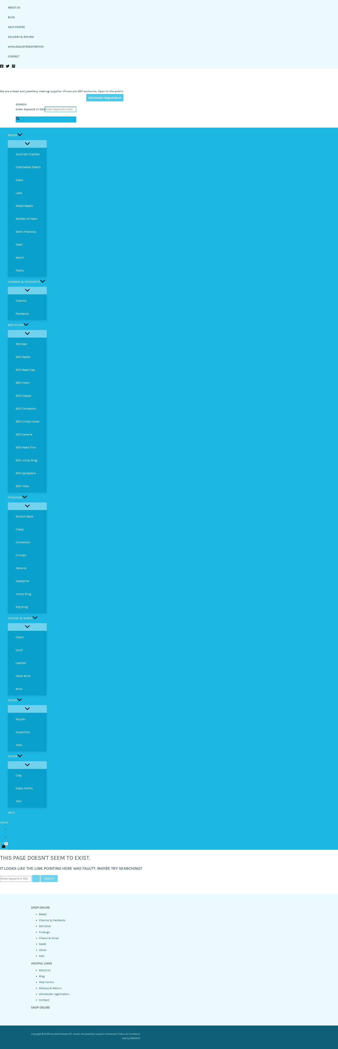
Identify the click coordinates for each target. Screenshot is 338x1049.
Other (42, 950)
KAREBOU (135, 1038)
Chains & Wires (49, 938)
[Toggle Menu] (27, 144)
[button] (19, 135)
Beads (43, 914)
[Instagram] (13, 67)
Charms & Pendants (52, 920)
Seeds (42, 944)
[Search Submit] (36, 878)
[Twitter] (7, 67)
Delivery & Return (50, 988)
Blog (42, 976)
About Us (44, 970)
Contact (44, 1000)
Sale (41, 956)
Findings (44, 932)
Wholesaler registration (54, 994)
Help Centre (46, 982)
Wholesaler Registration (104, 97)
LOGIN (4, 822)
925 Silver (45, 926)
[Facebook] (2, 67)
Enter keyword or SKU (30, 109)
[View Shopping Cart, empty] (3, 846)
